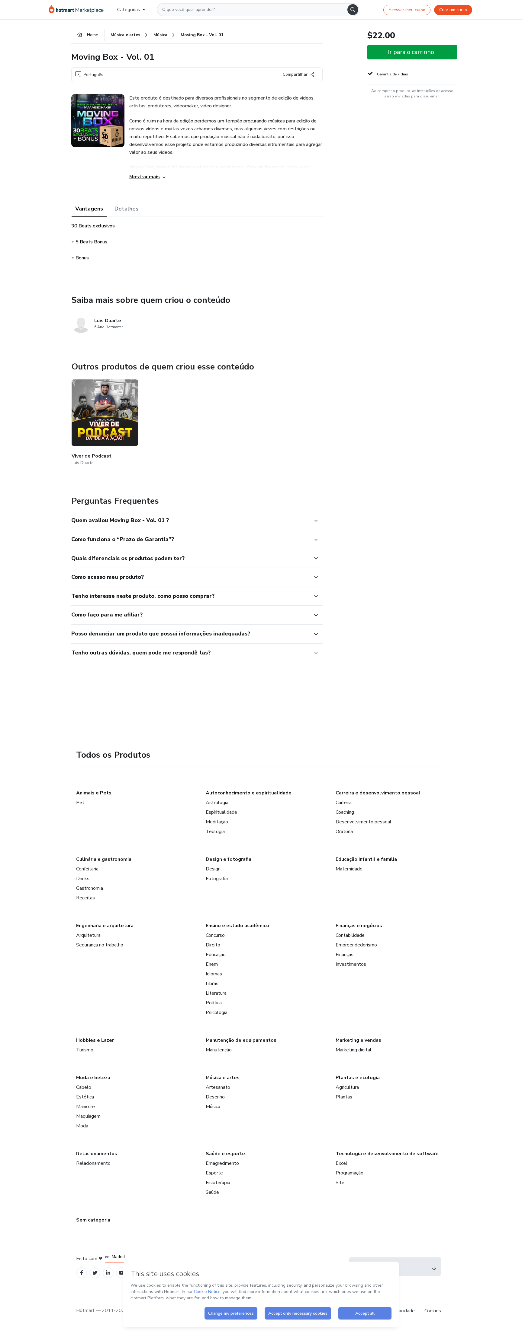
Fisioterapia (218, 1182)
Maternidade (349, 869)
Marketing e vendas (358, 1040)
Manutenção (219, 1050)
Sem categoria (93, 1220)
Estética (85, 1097)
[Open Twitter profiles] (95, 1273)
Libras (212, 983)
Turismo (84, 1050)
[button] (190, 520)
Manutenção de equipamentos (241, 1040)
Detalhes (126, 208)
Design (213, 869)
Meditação (217, 822)
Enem (212, 964)
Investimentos (351, 964)
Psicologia (216, 1012)
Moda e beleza (93, 1077)
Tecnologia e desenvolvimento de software (387, 1153)
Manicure (85, 1106)
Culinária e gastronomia (103, 859)
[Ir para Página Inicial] (78, 9)
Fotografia (217, 878)
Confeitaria (87, 869)
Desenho (215, 1097)
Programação (349, 1173)
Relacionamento (93, 1163)
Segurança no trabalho (99, 945)
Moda (82, 1126)
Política (214, 1003)
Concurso (215, 935)
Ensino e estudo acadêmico (237, 925)
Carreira (344, 802)
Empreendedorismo (356, 945)
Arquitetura (88, 935)
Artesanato (218, 1087)
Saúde (212, 1192)
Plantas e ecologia (358, 1077)
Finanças (344, 954)
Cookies (432, 1310)
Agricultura (347, 1087)
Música (213, 1106)
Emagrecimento (222, 1163)
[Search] (352, 9)
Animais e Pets (93, 793)
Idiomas (214, 974)
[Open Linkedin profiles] (108, 1273)
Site (340, 1182)
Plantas (344, 1097)
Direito (213, 945)
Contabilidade (350, 935)
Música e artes (223, 1077)
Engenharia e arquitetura (105, 925)
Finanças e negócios (359, 925)
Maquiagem (88, 1116)
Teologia (215, 831)
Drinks (82, 878)
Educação (216, 954)
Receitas (85, 898)
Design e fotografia (228, 859)
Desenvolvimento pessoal (364, 822)
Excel (341, 1163)
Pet (80, 802)
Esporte (214, 1173)
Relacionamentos (96, 1153)
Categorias (128, 9)
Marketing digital (354, 1050)
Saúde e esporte (225, 1153)
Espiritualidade (221, 812)
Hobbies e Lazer (95, 1040)
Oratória (344, 831)
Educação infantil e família (366, 859)
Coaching (345, 812)
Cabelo (83, 1087)
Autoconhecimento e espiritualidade (249, 793)
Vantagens (89, 208)
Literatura (216, 993)
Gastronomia (89, 888)
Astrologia (217, 802)
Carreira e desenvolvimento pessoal (378, 793)
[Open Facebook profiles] (81, 1273)
